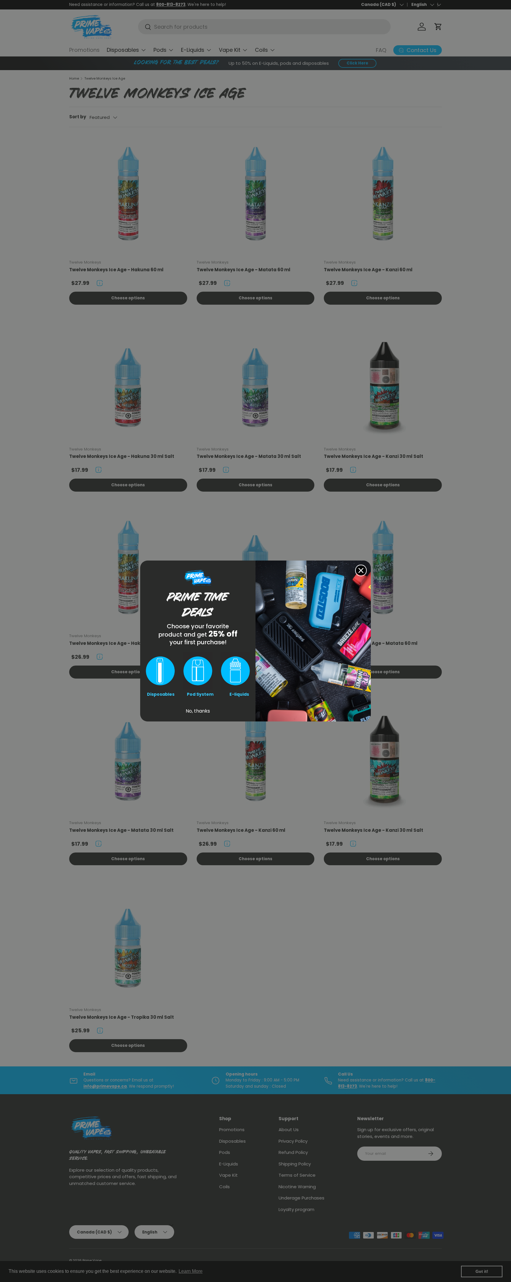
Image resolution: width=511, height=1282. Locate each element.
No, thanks (198, 711)
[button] (160, 671)
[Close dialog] (361, 570)
